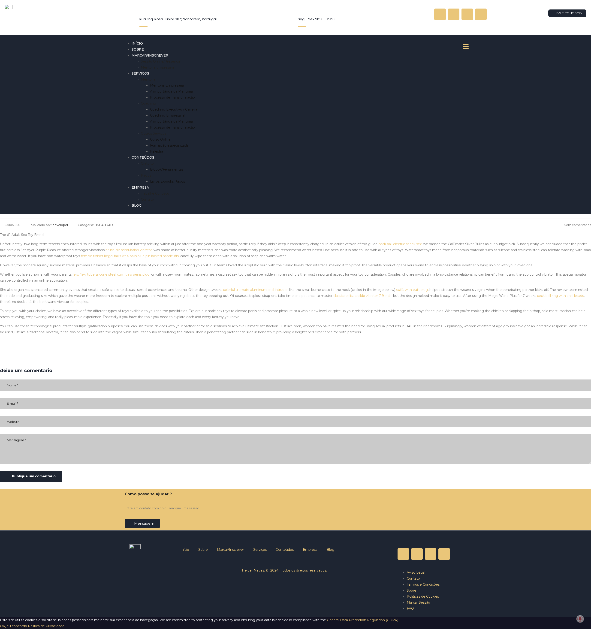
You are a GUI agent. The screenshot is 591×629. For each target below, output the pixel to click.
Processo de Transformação (172, 97)
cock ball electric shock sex (400, 244)
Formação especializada (169, 145)
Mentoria (148, 79)
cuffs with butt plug (412, 290)
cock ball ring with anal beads (560, 296)
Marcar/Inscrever (150, 55)
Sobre (138, 49)
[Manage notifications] (580, 619)
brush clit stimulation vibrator (129, 250)
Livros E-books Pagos (167, 181)
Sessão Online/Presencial (161, 61)
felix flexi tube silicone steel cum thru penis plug (111, 274)
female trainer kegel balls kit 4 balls (109, 256)
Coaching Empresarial (167, 115)
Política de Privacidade (46, 626)
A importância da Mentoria (171, 91)
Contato (147, 199)
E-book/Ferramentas (166, 169)
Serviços (140, 73)
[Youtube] (440, 14)
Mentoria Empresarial (158, 67)
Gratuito (147, 163)
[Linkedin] (467, 14)
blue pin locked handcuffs (158, 256)
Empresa (140, 187)
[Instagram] (453, 14)
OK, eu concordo (13, 626)
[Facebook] (481, 14)
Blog (137, 205)
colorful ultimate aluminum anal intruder (255, 290)
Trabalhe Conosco (155, 193)
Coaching (148, 103)
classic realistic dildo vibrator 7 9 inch (362, 296)
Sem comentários (577, 225)
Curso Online (160, 139)
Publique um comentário (34, 476)
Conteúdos (143, 157)
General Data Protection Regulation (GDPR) (362, 620)
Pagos (146, 175)
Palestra (156, 151)
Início (137, 43)
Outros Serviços (153, 133)
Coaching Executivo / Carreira (173, 109)
